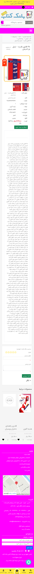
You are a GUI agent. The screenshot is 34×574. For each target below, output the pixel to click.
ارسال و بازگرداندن (25, 467)
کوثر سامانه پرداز (10, 561)
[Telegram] (29, 551)
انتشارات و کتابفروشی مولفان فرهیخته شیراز (19, 458)
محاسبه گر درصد (26, 529)
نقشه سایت (27, 454)
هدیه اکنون (27, 428)
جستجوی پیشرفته (5, 25)
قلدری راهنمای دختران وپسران (11, 427)
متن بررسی (28, 364)
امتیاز (29, 352)
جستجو (30, 572)
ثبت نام (29, 548)
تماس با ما (27, 470)
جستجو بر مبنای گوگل (24, 526)
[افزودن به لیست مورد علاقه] (3, 439)
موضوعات (24, 572)
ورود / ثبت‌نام (3, 572)
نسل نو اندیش (12, 98)
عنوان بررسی (28, 356)
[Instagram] (25, 551)
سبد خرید (10, 572)
